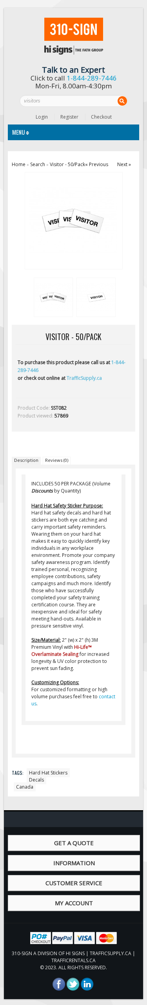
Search (37, 164)
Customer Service (73, 883)
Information (74, 863)
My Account (74, 903)
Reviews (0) (56, 460)
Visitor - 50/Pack (67, 164)
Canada (24, 786)
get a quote (74, 843)
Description (26, 460)
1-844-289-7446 (92, 77)
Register (69, 116)
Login (42, 116)
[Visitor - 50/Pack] (52, 296)
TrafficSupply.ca (84, 378)
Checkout (101, 116)
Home (18, 164)
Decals (36, 779)
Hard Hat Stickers (48, 772)
